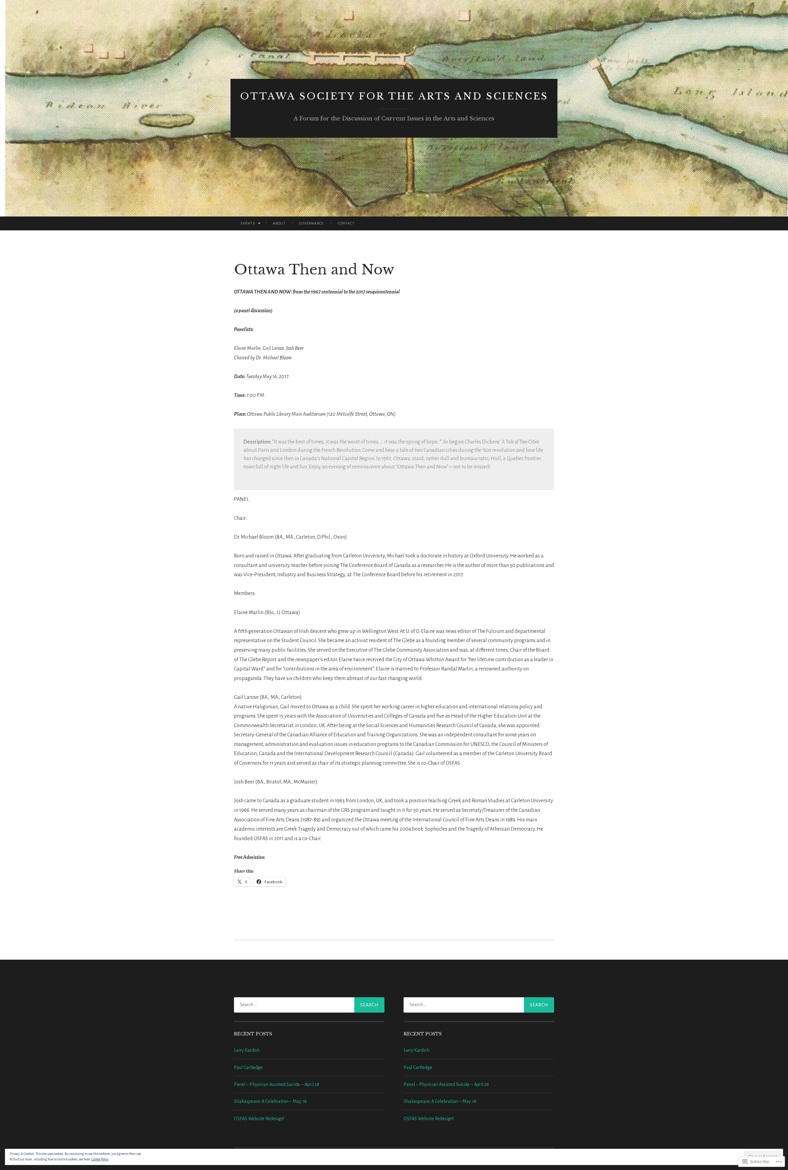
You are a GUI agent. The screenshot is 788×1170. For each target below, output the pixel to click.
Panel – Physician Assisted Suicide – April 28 (276, 1084)
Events (248, 223)
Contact (346, 223)
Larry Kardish (247, 1050)
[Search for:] (309, 1005)
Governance (311, 223)
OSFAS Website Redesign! (259, 1118)
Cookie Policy (100, 1159)
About (279, 223)
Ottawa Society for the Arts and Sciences (394, 96)
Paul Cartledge (248, 1067)
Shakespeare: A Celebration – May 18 (270, 1101)
